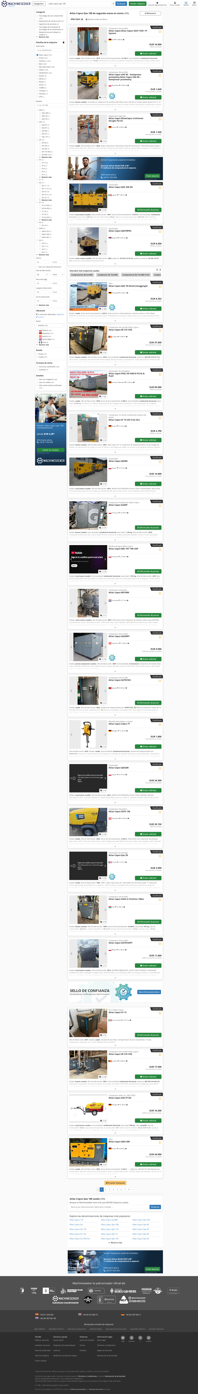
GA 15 (45, 197)
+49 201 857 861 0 (133, 1314)
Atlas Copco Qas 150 (109, 1238)
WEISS (42, 79)
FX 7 (44, 174)
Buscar (122, 3)
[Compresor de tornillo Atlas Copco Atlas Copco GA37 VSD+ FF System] (88, 41)
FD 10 (45, 225)
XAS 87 (45, 128)
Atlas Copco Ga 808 (109, 1220)
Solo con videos (46, 382)
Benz (43, 64)
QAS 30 (46, 119)
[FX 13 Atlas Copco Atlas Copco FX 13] (88, 1023)
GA (41, 183)
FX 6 (44, 172)
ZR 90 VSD (47, 208)
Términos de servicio (96, 1389)
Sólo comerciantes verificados (50, 386)
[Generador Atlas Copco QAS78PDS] (88, 241)
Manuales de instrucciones (116, 1329)
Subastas (43, 370)
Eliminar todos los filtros (97, 19)
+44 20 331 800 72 (90, 1314)
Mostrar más (116, 1242)
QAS (41, 110)
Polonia (47, 330)
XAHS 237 (46, 231)
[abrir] (115, 65)
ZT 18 (45, 211)
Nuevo (43, 354)
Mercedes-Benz (47, 67)
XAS (42, 122)
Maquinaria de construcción (51, 21)
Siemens (45, 61)
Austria (46, 336)
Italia (45, 342)
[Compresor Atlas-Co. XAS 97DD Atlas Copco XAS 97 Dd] (88, 1108)
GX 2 (44, 249)
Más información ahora (149, 992)
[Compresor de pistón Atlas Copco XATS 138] (88, 822)
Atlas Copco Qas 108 (109, 1224)
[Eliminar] (113, 3)
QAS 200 (46, 113)
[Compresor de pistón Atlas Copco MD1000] (88, 603)
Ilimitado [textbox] (43, 325)
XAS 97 (45, 134)
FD (41, 222)
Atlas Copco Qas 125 (109, 1229)
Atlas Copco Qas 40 (140, 1224)
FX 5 (44, 166)
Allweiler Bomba (96, 1329)
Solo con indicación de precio (50, 267)
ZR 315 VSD (47, 152)
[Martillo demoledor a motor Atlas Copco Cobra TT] (88, 734)
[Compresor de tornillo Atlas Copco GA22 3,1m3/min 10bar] (88, 910)
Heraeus (43, 94)
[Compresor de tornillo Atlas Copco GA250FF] (88, 647)
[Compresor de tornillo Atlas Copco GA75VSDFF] (88, 953)
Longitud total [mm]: (44, 288)
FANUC (43, 70)
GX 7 (44, 252)
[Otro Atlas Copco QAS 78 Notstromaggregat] (88, 296)
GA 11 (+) (47, 188)
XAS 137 (46, 137)
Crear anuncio (152, 176)
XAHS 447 (46, 237)
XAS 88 (45, 131)
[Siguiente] (105, 41)
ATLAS (43, 58)
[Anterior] (71, 41)
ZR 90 (45, 143)
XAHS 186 (46, 234)
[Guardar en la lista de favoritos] (159, 31)
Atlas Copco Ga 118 (78, 1229)
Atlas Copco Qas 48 (140, 1234)
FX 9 (44, 169)
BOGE (42, 82)
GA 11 (45, 185)
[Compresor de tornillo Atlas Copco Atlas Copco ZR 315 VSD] (88, 340)
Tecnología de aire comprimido (51, 17)
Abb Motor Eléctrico (56, 1329)
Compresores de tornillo (82, 275)
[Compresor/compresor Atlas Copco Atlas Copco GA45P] (88, 515)
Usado (43, 357)
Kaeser (43, 76)
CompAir (43, 91)
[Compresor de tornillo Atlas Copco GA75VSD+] (88, 691)
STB (41, 97)
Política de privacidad (78, 1389)
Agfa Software (39, 1329)
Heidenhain (45, 73)
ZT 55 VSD (47, 217)
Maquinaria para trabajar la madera (49, 33)
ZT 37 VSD (47, 205)
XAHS (42, 228)
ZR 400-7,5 (47, 155)
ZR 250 (45, 149)
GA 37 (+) (47, 194)
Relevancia (151, 13)
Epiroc (42, 85)
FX (41, 160)
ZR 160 (45, 146)
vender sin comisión (51, 450)
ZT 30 (45, 214)
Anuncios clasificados (49, 367)
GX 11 (45, 246)
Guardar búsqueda (116, 1183)
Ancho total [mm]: (43, 297)
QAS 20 (46, 116)
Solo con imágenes (48, 379)
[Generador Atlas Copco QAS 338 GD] (88, 198)
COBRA (43, 88)
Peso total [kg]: (41, 279)
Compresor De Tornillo (108, 275)
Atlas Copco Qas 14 (109, 1234)
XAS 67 (45, 125)
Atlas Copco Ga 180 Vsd (80, 1238)
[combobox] (51, 325)
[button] (194, 3)
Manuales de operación (77, 1329)
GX (41, 240)
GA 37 (45, 191)
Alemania (47, 333)
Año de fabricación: (43, 270)
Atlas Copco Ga (76, 1224)
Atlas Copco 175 (76, 1220)
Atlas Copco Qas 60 (140, 1238)
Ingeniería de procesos (49, 24)
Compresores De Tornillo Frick (135, 275)
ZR (41, 140)
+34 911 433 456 (46, 1314)
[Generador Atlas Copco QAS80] (88, 472)
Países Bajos (48, 339)
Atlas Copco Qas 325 (141, 1220)
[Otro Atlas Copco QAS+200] (88, 1152)
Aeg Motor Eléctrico (137, 1329)
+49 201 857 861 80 (48, 1318)
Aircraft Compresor (156, 1329)
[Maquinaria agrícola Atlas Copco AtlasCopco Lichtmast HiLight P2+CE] (88, 129)
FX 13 (45, 163)
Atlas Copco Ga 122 (78, 1234)
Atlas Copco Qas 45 (140, 1229)
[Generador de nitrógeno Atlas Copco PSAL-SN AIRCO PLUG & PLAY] (88, 384)
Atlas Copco (45, 55)
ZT (41, 202)
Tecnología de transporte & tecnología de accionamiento (51, 28)
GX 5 (44, 243)
